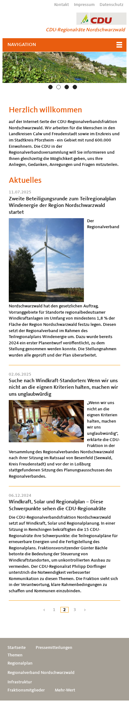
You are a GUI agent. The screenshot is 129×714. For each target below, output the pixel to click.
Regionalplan (20, 663)
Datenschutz (111, 5)
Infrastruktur (20, 682)
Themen (15, 655)
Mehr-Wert (65, 690)
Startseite (17, 647)
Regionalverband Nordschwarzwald (41, 672)
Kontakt (61, 5)
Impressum (84, 5)
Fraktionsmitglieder (26, 690)
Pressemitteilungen (54, 647)
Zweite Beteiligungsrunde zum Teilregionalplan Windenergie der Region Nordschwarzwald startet (62, 205)
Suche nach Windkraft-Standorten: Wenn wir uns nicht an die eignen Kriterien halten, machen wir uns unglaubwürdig (63, 387)
